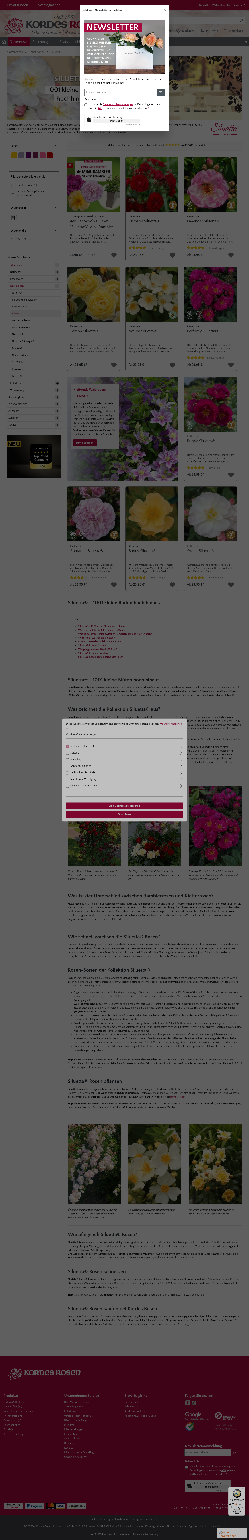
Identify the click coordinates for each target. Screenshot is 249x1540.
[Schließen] (165, 10)
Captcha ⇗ (132, 125)
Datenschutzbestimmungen (118, 104)
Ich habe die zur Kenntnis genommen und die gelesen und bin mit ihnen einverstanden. (124, 106)
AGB (100, 108)
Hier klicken (116, 120)
